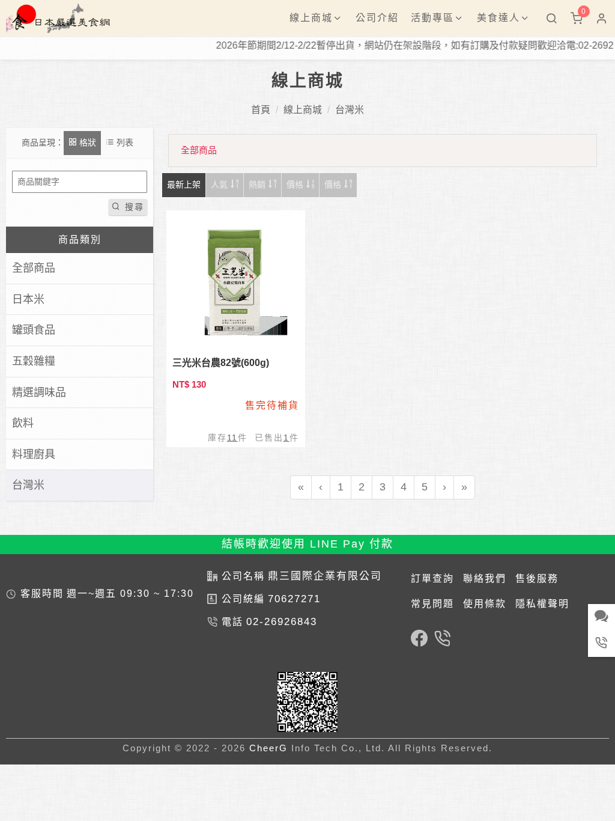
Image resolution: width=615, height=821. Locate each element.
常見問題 (432, 604)
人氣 (220, 184)
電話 (232, 622)
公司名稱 (243, 576)
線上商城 (302, 110)
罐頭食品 (33, 330)
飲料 (23, 423)
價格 (296, 184)
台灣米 (349, 110)
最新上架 (184, 184)
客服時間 (42, 593)
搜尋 (132, 207)
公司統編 (243, 599)
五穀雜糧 (33, 361)
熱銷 (258, 184)
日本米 (28, 299)
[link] (419, 640)
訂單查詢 (432, 578)
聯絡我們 (484, 578)
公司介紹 (377, 18)
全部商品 (33, 268)
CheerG (268, 748)
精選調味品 (39, 392)
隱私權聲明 (542, 604)
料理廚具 (33, 454)
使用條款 (484, 604)
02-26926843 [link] (281, 621)
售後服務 (537, 578)
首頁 (260, 110)
